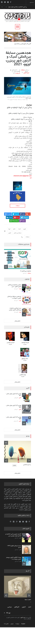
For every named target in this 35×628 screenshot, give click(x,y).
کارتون (9, 233)
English (23, 624)
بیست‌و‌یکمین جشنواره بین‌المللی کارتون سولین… (14, 309)
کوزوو (24, 229)
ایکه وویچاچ (25, 359)
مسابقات (23, 70)
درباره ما (17, 624)
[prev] (6, 40)
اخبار (20, 538)
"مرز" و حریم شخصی (28, 465)
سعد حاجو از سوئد (29, 600)
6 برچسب (17, 73)
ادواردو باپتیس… (10, 342)
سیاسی (9, 607)
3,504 (14, 465)
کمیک (19, 229)
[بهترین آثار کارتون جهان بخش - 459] (26, 420)
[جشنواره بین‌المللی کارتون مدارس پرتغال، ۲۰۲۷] (17, 259)
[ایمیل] (5, 2)
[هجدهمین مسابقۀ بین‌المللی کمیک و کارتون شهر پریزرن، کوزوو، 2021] (17, 86)
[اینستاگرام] (1, 2)
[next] (29, 40)
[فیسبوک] (10, 2)
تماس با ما (6, 624)
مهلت (20, 289)
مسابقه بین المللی (17, 233)
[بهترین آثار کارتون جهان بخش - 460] (26, 409)
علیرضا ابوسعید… (25, 342)
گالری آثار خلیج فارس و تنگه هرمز (22, 44)
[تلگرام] (8, 2)
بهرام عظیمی (22, 375)
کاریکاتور (16, 607)
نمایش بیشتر (17, 321)
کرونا (9, 229)
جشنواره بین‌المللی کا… (25, 271)
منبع (31, 178)
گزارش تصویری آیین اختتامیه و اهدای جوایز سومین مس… (13, 535)
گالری (20, 398)
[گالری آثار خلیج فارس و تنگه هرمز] (17, 37)
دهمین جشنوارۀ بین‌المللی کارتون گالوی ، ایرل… (14, 286)
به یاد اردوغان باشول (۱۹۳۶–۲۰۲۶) (16, 7)
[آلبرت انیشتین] (19, 586)
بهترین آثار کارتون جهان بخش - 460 (13, 406)
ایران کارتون (26, 72)
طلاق (14, 229)
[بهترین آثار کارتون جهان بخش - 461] (26, 397)
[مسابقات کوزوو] (17, 196)
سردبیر (12, 624)
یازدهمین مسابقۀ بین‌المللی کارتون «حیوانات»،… (14, 297)
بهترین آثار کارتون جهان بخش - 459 (13, 418)
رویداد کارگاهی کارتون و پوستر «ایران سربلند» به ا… (13, 558)
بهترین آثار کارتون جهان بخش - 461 (13, 395)
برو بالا (8, 613)
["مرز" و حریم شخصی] (19, 452)
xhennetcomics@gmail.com (23, 176)
